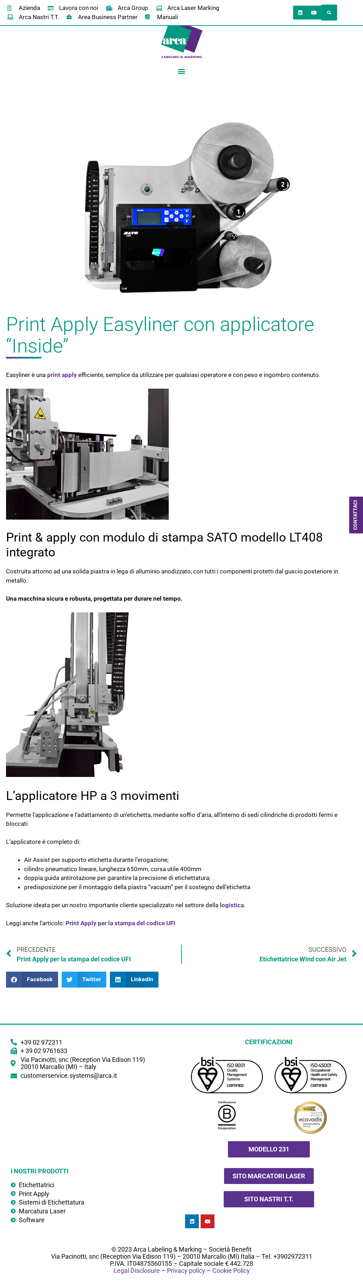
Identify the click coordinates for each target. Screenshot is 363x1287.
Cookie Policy (231, 1270)
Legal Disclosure (136, 1270)
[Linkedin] (300, 12)
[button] (329, 13)
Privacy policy (186, 1270)
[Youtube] (314, 12)
